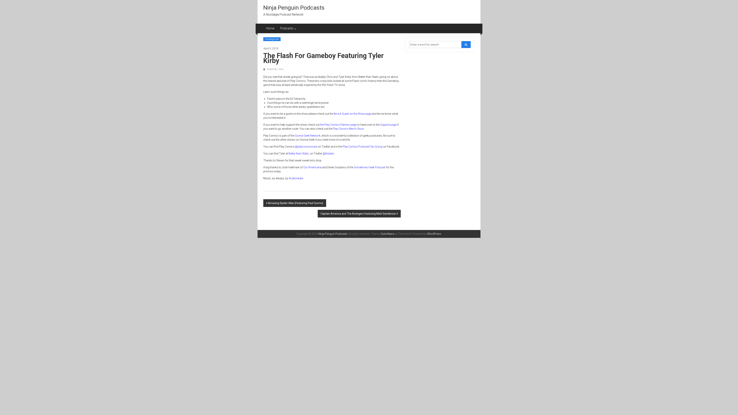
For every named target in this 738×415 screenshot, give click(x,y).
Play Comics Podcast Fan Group (362, 146)
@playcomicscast (306, 146)
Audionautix (296, 178)
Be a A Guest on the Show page (352, 113)
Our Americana (312, 167)
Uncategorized (272, 39)
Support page (388, 124)
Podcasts (286, 28)
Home (270, 28)
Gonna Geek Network (307, 135)
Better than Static (298, 153)
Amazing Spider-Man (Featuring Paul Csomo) (295, 203)
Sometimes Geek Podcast (369, 167)
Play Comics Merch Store (348, 128)
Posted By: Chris (274, 69)
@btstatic (328, 153)
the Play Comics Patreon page (338, 124)
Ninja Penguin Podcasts (293, 7)
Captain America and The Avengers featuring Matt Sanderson (358, 213)
